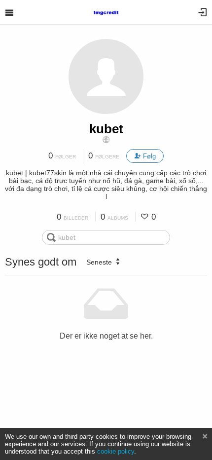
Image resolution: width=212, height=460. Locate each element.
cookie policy (115, 451)
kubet (106, 128)
